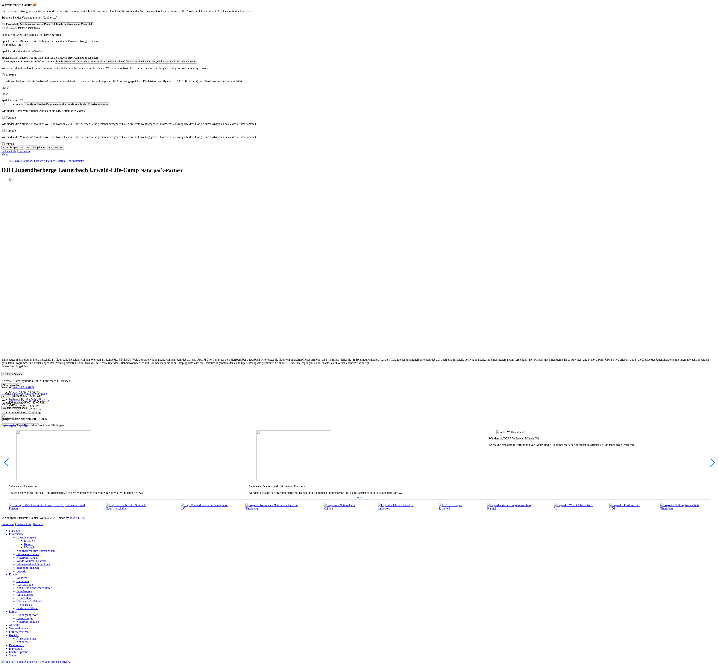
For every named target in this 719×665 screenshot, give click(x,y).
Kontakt (38, 524)
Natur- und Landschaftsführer (33, 588)
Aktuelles (14, 625)
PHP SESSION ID (17, 44)
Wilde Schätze (24, 594)
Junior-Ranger (24, 618)
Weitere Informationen (15, 407)
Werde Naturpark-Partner (31, 561)
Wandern (21, 577)
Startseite (14, 530)
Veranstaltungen (18, 628)
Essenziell (12, 24)
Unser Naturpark (26, 537)
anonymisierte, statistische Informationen (30, 61)
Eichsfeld (29, 540)
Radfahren (22, 581)
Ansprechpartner (26, 638)
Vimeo (10, 143)
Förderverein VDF (20, 631)
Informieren (16, 534)
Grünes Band (24, 598)
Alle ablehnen (55, 147)
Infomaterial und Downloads (33, 564)
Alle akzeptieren (36, 147)
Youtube (11, 117)
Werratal (29, 547)
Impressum (23, 151)
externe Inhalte (14, 104)
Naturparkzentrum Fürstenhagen (35, 550)
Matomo (11, 74)
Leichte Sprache (18, 652)
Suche (12, 655)
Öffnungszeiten (11, 385)
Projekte (21, 571)
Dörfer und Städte (27, 608)
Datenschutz (8, 151)
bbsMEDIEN (77, 517)
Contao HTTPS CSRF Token (23, 28)
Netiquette (22, 641)
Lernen (13, 611)
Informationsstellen (27, 554)
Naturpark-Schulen (27, 621)
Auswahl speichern (13, 147)
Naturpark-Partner (27, 557)
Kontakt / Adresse (12, 374)
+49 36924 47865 (23, 387)
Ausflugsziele (24, 604)
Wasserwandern (25, 584)
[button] (358, 497)
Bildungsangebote (27, 614)
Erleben (13, 574)
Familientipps (24, 591)
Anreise (7, 396)
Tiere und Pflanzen (27, 567)
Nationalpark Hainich (29, 601)
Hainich (28, 544)
